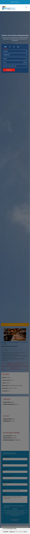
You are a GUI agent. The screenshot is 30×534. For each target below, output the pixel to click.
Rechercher (8, 69)
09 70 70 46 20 (15, 2)
